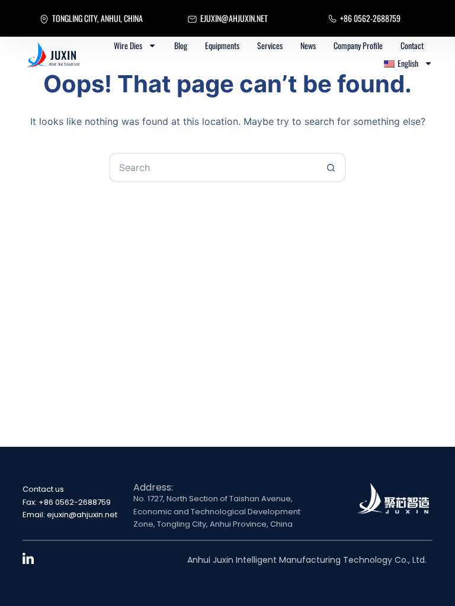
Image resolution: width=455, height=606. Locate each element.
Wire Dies (128, 45)
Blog (180, 45)
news (308, 45)
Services (270, 45)
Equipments (222, 45)
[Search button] (331, 167)
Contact (412, 45)
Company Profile (358, 45)
